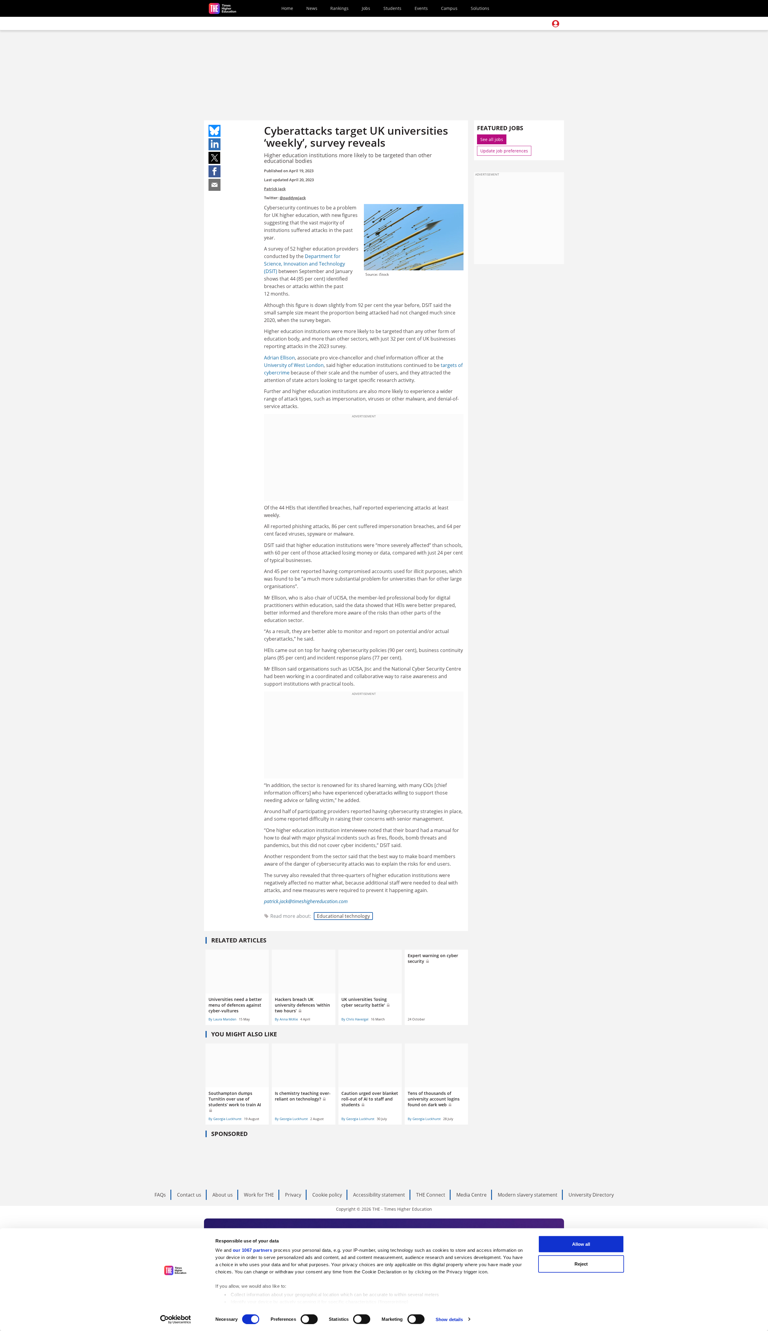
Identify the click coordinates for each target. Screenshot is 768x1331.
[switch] (309, 1319)
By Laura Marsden (222, 1019)
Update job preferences (504, 151)
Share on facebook (214, 171)
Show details (449, 1319)
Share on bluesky (214, 131)
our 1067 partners (252, 1250)
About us (222, 1194)
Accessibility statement (379, 1194)
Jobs (366, 8)
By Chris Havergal (354, 1019)
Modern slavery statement (527, 1194)
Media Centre (471, 1194)
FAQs (160, 1194)
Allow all (581, 1244)
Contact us (189, 1194)
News (311, 8)
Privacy (293, 1194)
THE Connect (430, 1194)
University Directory (591, 1194)
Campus (449, 8)
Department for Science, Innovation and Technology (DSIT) (304, 264)
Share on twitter (214, 158)
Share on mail (214, 185)
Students (392, 8)
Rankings (339, 8)
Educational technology (343, 916)
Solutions (480, 8)
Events (421, 8)
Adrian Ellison (279, 357)
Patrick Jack (275, 188)
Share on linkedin (214, 144)
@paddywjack (293, 197)
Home (287, 8)
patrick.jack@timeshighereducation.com (306, 901)
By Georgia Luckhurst (225, 1118)
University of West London (294, 365)
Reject (581, 1263)
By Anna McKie (286, 1019)
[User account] (555, 23)
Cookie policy (327, 1194)
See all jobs (491, 139)
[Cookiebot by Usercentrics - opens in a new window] (175, 1319)
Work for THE (259, 1194)
